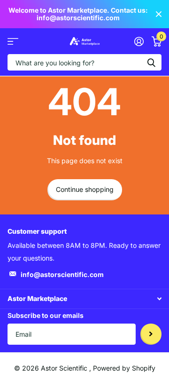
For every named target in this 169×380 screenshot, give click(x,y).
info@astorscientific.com (62, 274)
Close (158, 14)
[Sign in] (139, 41)
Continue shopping (85, 189)
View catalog (13, 41)
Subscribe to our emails (46, 315)
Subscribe (150, 334)
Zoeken (151, 62)
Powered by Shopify (124, 368)
